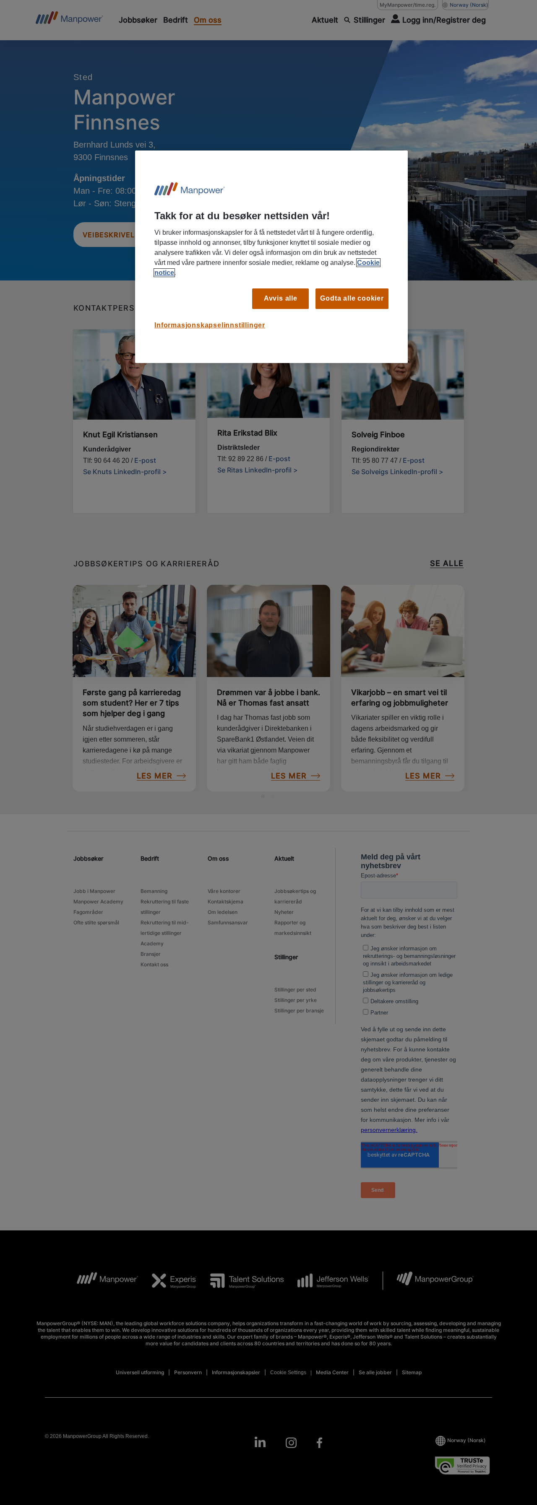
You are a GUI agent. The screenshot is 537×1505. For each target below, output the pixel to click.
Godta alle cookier (351, 298)
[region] (271, 256)
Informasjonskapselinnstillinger (209, 325)
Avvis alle (280, 298)
